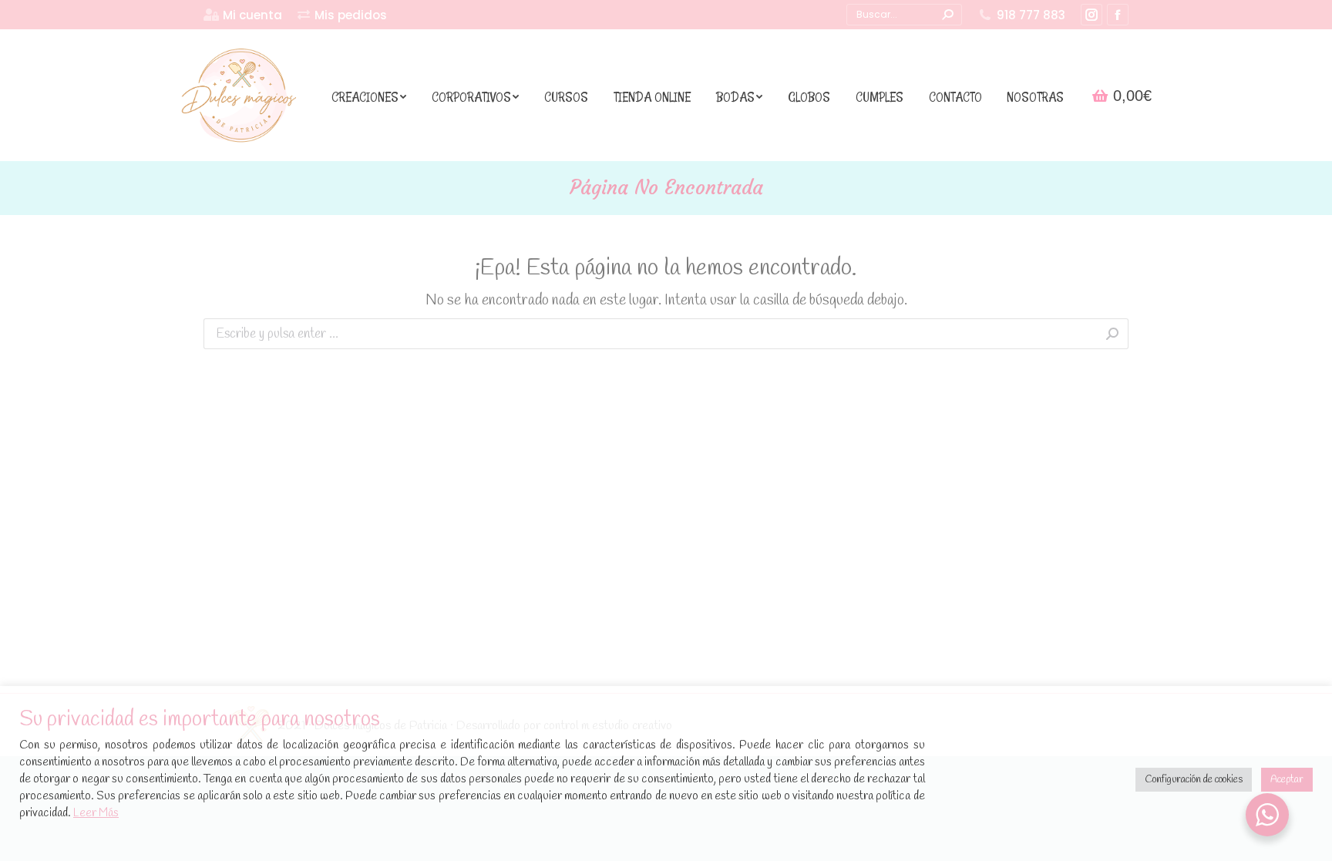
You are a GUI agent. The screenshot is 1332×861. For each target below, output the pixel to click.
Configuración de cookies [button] (1194, 779)
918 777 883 (1031, 15)
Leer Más (96, 813)
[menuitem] (243, 15)
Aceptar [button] (1286, 779)
